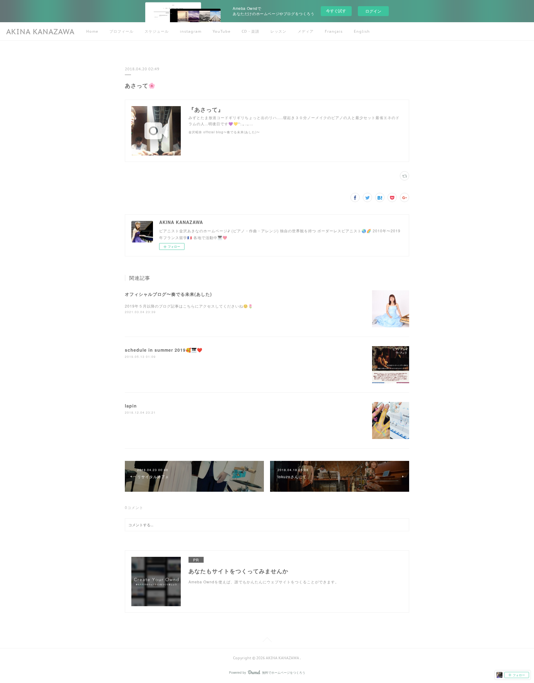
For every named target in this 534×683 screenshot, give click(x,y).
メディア (306, 31)
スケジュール (157, 31)
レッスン (278, 31)
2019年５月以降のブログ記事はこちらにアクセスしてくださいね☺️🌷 (189, 305)
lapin (131, 406)
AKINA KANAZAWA (40, 31)
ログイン (373, 11)
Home (92, 31)
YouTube (222, 31)
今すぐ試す (336, 11)
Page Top (267, 640)
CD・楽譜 (250, 31)
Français (334, 31)
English (362, 31)
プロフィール (121, 31)
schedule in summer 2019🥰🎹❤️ (163, 350)
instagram (190, 31)
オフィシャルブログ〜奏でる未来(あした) (168, 294)
